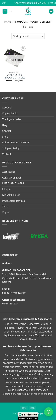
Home (7, 21)
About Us (7, 107)
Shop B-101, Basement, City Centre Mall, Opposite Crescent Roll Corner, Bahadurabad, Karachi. (28, 278)
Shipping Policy (10, 148)
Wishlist (6, 154)
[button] (5, 11)
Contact (6, 131)
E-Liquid (6, 189)
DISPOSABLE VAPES (13, 183)
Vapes (5, 212)
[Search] (11, 11)
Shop (5, 136)
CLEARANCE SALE (11, 177)
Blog (4, 125)
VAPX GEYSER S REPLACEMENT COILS (14, 76)
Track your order (11, 119)
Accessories (9, 171)
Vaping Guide (9, 113)
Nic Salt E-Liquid (11, 195)
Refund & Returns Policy (15, 142)
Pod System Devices (13, 200)
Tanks (5, 206)
